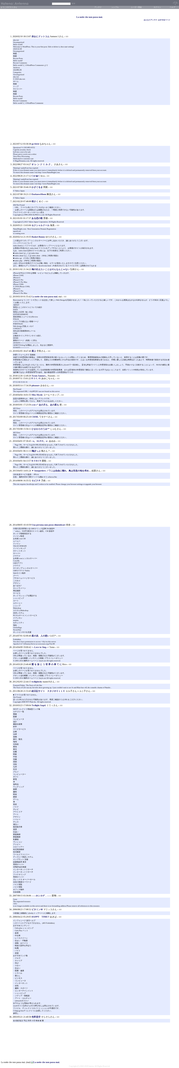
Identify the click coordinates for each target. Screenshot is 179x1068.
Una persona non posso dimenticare (48, 525)
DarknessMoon (39, 194)
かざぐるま (37, 187)
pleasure (36, 385)
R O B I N (37, 461)
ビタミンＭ (37, 909)
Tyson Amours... (39, 376)
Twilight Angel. (39, 705)
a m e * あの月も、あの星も (45, 405)
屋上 (34, 351)
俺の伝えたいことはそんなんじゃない (51, 269)
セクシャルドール (41, 225)
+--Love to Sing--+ (40, 647)
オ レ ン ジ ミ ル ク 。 (43, 164)
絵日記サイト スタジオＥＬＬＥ (48, 691)
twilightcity (37, 681)
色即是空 (36, 1017)
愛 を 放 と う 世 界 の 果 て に (47, 664)
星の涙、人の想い (41, 636)
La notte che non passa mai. (89, 17)
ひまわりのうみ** (41, 429)
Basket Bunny (38, 237)
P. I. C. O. (36, 378)
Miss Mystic (37, 395)
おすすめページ (164, 20)
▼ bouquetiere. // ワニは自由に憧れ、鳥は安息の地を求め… (61, 470)
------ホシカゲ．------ (41, 895)
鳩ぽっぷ (36, 451)
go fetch (35, 144)
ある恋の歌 (37, 218)
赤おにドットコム (41, 36)
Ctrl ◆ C (36, 176)
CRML (35, 417)
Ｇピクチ (36, 480)
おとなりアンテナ (150, 20)
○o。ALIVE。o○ (40, 441)
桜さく (35, 201)
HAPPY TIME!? (40, 917)
